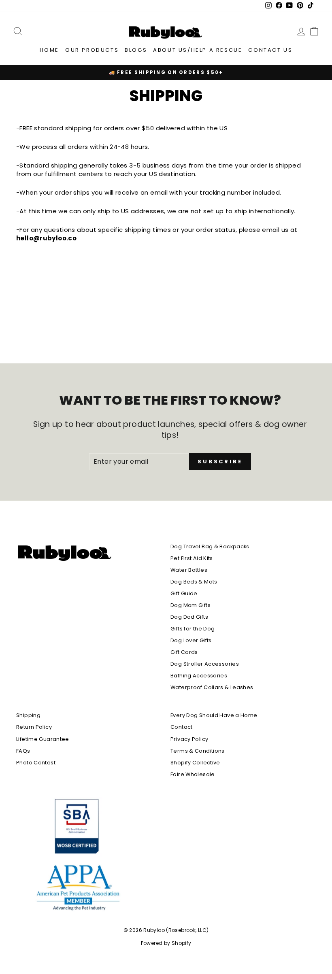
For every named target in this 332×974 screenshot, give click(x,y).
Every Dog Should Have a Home (214, 715)
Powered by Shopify (166, 943)
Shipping (28, 715)
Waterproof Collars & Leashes (211, 687)
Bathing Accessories (198, 675)
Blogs (136, 50)
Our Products (92, 50)
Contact (181, 727)
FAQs (23, 750)
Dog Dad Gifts (189, 616)
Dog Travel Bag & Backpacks (209, 546)
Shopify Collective (195, 762)
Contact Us (270, 50)
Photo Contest (35, 762)
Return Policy (34, 727)
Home (49, 50)
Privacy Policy (189, 739)
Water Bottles (188, 570)
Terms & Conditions (197, 750)
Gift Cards (184, 652)
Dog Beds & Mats (193, 581)
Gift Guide (184, 593)
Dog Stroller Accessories (204, 663)
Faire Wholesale (192, 774)
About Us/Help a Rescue (197, 50)
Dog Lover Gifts (191, 640)
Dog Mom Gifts (190, 605)
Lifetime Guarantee (42, 739)
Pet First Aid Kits (191, 558)
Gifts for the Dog (192, 628)
